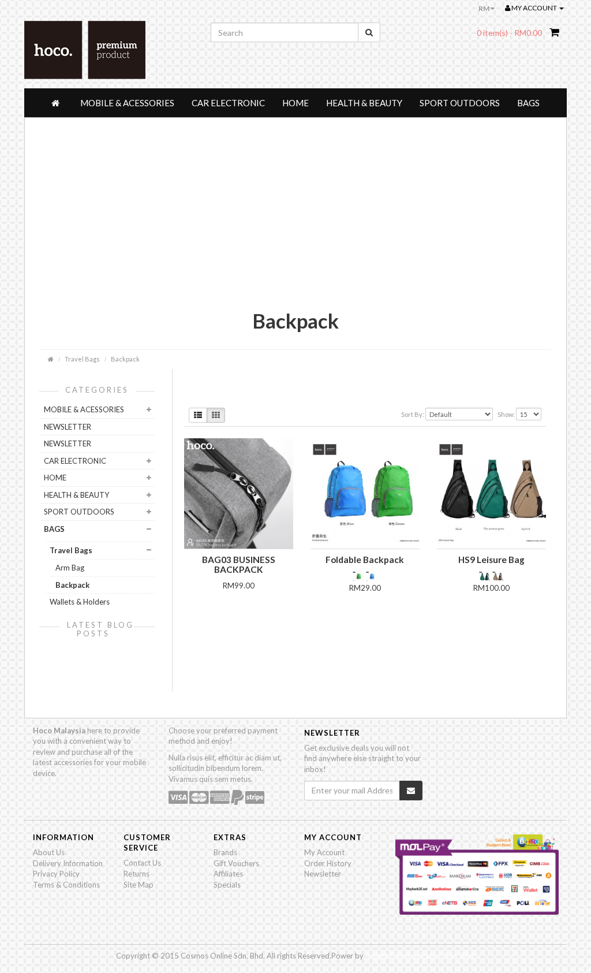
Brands (225, 852)
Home (295, 103)
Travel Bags (82, 359)
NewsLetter (67, 443)
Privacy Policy (56, 873)
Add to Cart (238, 605)
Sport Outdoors (460, 103)
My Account (324, 852)
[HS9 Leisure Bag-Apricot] (498, 575)
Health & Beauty (364, 103)
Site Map (139, 884)
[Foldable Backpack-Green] (359, 575)
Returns (136, 873)
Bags (528, 103)
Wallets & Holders (80, 601)
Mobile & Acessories (127, 103)
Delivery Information (68, 863)
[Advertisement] (295, 222)
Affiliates (228, 873)
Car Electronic (228, 103)
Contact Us (142, 862)
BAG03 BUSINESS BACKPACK (238, 564)
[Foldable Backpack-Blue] (371, 575)
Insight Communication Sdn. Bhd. (420, 955)
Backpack (125, 359)
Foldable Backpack (365, 559)
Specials (227, 884)
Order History (327, 863)
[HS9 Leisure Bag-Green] (485, 575)
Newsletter (322, 873)
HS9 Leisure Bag (491, 559)
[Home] (57, 102)
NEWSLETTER (67, 426)
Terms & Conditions (66, 884)
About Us (49, 852)
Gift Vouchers (236, 863)
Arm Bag (69, 567)
